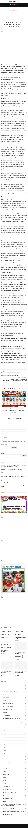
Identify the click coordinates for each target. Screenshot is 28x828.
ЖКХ (15, 735)
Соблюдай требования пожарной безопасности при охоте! (7, 673)
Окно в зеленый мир (15, 762)
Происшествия (15, 747)
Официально (15, 744)
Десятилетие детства (15, 709)
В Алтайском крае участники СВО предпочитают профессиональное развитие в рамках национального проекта (13, 476)
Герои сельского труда (15, 703)
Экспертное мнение (15, 814)
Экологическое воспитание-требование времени (15, 811)
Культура (15, 738)
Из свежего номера (15, 715)
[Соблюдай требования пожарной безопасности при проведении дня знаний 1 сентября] (14, 399)
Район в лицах (15, 750)
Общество (14, 20)
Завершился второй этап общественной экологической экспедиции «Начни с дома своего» (6, 634)
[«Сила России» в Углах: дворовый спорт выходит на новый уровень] (21, 665)
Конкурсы (15, 727)
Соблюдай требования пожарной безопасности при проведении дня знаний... (14, 409)
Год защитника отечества (15, 706)
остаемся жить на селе (15, 765)
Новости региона (15, 756)
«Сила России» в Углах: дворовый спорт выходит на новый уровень (20, 673)
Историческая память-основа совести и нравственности (14, 719)
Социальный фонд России (15, 808)
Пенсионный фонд (15, 768)
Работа (15, 777)
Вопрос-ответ (15, 697)
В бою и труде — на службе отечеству (15, 688)
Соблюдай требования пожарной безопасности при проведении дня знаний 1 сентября (20, 655)
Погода (15, 771)
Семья (15, 801)
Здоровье (15, 712)
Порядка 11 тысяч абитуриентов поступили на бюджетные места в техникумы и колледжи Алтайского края (13, 471)
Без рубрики (15, 685)
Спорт (15, 753)
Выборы (15, 700)
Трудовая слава (9, 826)
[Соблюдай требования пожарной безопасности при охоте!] (7, 665)
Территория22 (22, 826)
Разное (15, 780)
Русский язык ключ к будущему (15, 792)
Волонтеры (15, 694)
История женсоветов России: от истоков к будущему (15, 722)
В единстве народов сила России (15, 691)
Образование (15, 741)
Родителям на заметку (15, 786)
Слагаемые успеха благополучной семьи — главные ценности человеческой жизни (14, 805)
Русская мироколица (15, 789)
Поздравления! (15, 774)
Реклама (15, 783)
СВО (15, 795)
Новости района (15, 733)
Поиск (2, 453)
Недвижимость (15, 730)
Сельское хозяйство (15, 798)
